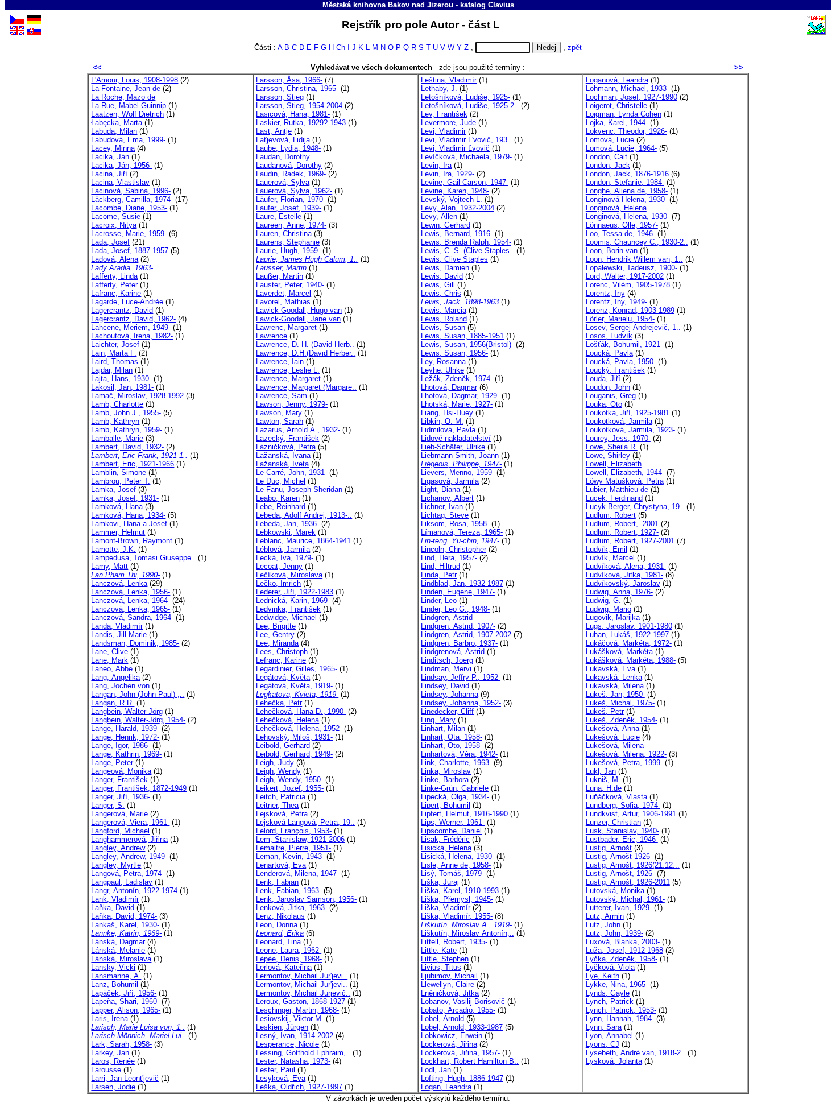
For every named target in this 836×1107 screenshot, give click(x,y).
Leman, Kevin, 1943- (290, 856)
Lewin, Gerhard (445, 225)
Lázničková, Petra (286, 447)
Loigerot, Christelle (616, 105)
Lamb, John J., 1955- (126, 412)
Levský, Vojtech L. (451, 199)
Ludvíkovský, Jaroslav (623, 583)
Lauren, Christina (284, 233)
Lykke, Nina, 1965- (617, 984)
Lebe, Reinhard (280, 506)
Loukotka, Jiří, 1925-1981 (627, 412)
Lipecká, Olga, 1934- (455, 796)
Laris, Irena (109, 1018)
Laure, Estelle (278, 216)
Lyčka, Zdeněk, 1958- (621, 959)
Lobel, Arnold (442, 1018)
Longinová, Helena (616, 208)
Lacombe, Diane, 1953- (129, 208)
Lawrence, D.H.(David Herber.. (305, 353)
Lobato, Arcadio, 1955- (458, 1010)
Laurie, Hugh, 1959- (288, 250)
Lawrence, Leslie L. (288, 370)
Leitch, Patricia (280, 796)
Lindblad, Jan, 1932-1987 (462, 583)
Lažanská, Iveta (282, 464)
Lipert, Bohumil (445, 805)
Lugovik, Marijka (613, 617)
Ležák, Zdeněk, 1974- (457, 378)
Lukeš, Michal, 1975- (620, 703)
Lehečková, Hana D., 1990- (301, 711)
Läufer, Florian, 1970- (290, 199)
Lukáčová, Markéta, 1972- (629, 643)
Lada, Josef (110, 242)
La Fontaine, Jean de (125, 88)
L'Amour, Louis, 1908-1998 (134, 80)
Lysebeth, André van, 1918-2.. (635, 1052)
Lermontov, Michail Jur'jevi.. (301, 976)
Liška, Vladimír (445, 907)
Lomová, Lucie (610, 139)
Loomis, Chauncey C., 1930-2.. (637, 242)
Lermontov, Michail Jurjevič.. (303, 993)
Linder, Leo (439, 600)
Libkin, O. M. (442, 421)
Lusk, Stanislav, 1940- (622, 831)
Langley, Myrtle (116, 865)
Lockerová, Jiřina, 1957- (460, 1052)
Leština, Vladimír (449, 80)
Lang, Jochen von (120, 685)
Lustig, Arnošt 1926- (619, 856)
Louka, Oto (604, 404)
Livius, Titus (441, 967)
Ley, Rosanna (443, 361)
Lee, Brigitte (276, 626)
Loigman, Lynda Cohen (623, 114)
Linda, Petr (439, 575)
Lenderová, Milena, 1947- (297, 873)
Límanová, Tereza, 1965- (462, 532)
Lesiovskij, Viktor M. (290, 1018)
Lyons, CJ (602, 1044)
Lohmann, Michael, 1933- (627, 88)
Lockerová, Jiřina (449, 1044)
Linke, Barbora (445, 779)
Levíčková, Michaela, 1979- (466, 156)
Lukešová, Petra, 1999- (624, 762)
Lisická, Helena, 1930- (457, 856)
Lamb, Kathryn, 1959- (126, 430)
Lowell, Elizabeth (614, 464)
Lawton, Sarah (279, 421)
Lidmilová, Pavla (448, 430)
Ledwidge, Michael (286, 617)
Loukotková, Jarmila (619, 421)
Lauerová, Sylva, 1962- (294, 191)
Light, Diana (440, 489)
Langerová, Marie (119, 813)
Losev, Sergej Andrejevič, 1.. (633, 327)
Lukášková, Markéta (619, 651)
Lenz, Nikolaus (280, 916)
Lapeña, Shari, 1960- (125, 1001)
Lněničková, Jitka (450, 993)
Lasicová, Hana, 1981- (293, 114)
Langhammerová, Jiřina (129, 839)
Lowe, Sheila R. (612, 447)
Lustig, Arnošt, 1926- (620, 873)
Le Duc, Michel (280, 481)
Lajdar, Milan (112, 370)
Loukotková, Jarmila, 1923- (630, 430)
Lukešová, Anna (612, 728)
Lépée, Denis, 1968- (289, 959)
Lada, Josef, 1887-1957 (129, 250)
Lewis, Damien (445, 267)
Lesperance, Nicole (287, 1044)
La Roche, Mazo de (123, 97)
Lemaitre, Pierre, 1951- (293, 848)
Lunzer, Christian (613, 822)
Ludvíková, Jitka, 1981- (624, 575)
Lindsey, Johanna (449, 694)
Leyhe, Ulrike (442, 370)
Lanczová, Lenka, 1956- (130, 592)
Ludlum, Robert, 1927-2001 (630, 540)
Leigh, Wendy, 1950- (289, 779)
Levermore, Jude (448, 122)
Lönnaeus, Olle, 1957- (622, 225)
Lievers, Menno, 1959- (457, 472)
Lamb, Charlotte (117, 404)
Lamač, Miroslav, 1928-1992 (137, 395)
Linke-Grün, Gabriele (455, 788)
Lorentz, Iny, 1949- (616, 302)
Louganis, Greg (611, 395)
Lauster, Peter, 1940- (290, 284)
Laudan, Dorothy (283, 156)
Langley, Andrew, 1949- (129, 856)
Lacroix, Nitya (113, 225)
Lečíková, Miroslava (289, 575)
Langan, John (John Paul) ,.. (137, 694)
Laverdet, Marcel (283, 293)
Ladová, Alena (114, 259)
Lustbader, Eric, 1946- (622, 839)
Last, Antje (274, 131)
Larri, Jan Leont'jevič (125, 1078)
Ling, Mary (438, 720)
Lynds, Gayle (608, 993)
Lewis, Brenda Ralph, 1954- (466, 242)
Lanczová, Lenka (119, 583)
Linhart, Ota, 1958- (451, 737)
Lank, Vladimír (115, 899)
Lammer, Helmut (118, 532)
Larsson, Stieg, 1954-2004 (299, 105)
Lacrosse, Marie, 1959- (129, 233)
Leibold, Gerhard (283, 745)
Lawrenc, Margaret (286, 327)
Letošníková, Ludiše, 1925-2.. (470, 105)
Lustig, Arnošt (609, 848)
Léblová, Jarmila (283, 549)
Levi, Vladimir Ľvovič (455, 148)
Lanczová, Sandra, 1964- (132, 617)
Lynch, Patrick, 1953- (621, 1010)
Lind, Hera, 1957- (449, 558)
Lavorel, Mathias (283, 302)
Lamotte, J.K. (113, 549)
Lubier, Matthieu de (617, 489)
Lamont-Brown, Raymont (131, 540)
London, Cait (606, 156)
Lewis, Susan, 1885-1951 (462, 336)
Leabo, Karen (278, 498)
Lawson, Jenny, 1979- (292, 404)
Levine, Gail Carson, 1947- (464, 182)
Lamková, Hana (117, 506)
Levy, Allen (439, 216)
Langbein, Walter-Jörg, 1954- (138, 720)
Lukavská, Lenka (614, 677)
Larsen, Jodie (113, 1087)
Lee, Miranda (277, 643)
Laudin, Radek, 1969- (291, 174)
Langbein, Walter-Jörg (127, 711)
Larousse (106, 1069)
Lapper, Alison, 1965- (125, 1010)
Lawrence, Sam (281, 395)
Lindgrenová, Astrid (453, 651)
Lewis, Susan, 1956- (454, 353)
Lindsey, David (445, 685)
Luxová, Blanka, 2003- (623, 941)
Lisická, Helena (446, 848)
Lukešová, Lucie (613, 737)
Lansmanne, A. (116, 976)
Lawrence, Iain (280, 361)
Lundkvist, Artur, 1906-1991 (631, 813)
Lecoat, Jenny (279, 566)
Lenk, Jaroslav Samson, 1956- (306, 899)
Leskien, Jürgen (282, 1027)
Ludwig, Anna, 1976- (619, 592)
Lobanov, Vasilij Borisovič (463, 1001)
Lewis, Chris (441, 293)
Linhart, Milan (443, 728)
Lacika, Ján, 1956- (121, 165)
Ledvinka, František (288, 609)
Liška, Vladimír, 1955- (457, 916)
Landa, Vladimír (117, 626)
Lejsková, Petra (282, 813)
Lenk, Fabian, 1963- (288, 890)
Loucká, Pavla (609, 353)
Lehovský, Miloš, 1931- (294, 737)
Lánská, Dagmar (118, 941)
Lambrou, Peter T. (120, 481)
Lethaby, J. (439, 88)
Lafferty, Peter (114, 284)
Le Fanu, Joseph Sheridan (299, 489)
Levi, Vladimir (443, 131)
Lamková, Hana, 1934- (128, 515)
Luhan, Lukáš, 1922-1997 (627, 634)
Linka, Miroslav (446, 771)
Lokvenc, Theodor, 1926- (626, 131)
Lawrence (271, 336)
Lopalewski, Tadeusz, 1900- (631, 267)
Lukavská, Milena (615, 685)
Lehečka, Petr (279, 703)
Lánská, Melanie (118, 950)
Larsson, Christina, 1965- (297, 88)
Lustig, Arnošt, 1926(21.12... (633, 865)
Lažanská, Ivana (283, 455)
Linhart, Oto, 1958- (451, 745)
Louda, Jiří (603, 378)
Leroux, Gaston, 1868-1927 (300, 1001)
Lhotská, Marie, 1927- (457, 404)
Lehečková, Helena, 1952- (299, 728)
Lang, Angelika (115, 677)
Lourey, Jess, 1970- (618, 438)
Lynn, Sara (604, 1027)
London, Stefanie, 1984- (625, 182)
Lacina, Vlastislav (120, 182)
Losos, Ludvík (609, 336)
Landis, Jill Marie (119, 634)
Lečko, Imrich (278, 583)
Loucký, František (615, 370)
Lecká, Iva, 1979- (284, 558)
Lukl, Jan (601, 771)
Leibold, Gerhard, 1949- (294, 754)
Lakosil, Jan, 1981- (122, 387)
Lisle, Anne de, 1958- (456, 865)
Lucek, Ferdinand (614, 498)
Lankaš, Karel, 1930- (125, 924)
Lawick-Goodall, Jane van (298, 319)
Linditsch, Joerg (447, 660)
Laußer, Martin (279, 276)
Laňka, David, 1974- (124, 916)
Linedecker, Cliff (447, 711)
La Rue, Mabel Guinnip (128, 105)
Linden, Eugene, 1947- (458, 592)
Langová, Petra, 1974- (127, 873)
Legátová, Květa (283, 677)
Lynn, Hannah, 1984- (620, 1018)
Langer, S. (108, 805)
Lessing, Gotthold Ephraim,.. (303, 1052)
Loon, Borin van (612, 250)
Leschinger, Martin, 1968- (297, 1010)
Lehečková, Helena (287, 720)
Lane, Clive (109, 651)
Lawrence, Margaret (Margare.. (306, 387)
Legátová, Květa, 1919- (294, 685)
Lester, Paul (275, 1069)
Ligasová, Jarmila (450, 481)
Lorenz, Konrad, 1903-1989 (630, 310)
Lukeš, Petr (605, 711)
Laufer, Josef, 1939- (288, 208)
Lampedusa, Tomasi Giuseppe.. (143, 558)
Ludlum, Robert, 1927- (622, 532)
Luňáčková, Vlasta (616, 796)
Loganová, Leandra (617, 80)
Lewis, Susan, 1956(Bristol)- (467, 344)
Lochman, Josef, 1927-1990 (631, 97)
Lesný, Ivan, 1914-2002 (294, 1035)
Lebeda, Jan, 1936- (287, 523)
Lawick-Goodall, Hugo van (299, 310)
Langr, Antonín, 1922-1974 (134, 890)
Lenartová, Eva (281, 865)
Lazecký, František (287, 438)
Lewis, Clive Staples (454, 259)
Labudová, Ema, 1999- (128, 139)
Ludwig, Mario (608, 609)
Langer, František (119, 779)
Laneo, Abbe (112, 668)
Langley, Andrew (118, 848)
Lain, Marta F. (113, 353)
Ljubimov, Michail (449, 976)
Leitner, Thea (277, 805)
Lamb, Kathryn (115, 421)
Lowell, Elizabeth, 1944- (625, 472)
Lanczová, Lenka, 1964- (130, 600)
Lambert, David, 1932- (127, 447)
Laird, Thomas (114, 361)
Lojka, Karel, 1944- (617, 122)
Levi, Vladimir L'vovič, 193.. (466, 139)
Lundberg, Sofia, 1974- (623, 805)
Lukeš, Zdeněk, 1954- (621, 720)
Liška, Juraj (440, 882)
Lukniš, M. (603, 779)
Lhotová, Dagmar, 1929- (460, 395)
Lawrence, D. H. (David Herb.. (305, 344)
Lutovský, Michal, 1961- (625, 899)
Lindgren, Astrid (447, 617)
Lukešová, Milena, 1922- (626, 754)
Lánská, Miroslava (121, 959)
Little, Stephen (445, 959)
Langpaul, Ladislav (121, 882)
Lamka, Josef (113, 489)
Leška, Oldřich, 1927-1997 (299, 1087)
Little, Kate (439, 950)
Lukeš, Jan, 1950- (615, 694)
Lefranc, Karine (281, 660)
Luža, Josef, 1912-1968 (624, 950)
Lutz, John (603, 924)
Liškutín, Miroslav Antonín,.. (467, 933)
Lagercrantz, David (122, 310)
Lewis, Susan (443, 327)
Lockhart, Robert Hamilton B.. (470, 1061)
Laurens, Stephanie (288, 242)
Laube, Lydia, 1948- (288, 148)
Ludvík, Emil (606, 549)
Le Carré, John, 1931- (291, 472)
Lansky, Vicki (113, 967)
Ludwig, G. (603, 600)
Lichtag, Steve (445, 515)
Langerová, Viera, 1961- (130, 822)
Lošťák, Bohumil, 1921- (624, 344)
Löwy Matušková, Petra (625, 481)
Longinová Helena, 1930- (626, 199)
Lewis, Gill (438, 284)
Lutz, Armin (605, 916)
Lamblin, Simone (118, 472)
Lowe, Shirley (608, 455)
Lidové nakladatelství (456, 438)
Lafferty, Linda (114, 276)
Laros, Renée (113, 1061)
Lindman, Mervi (446, 668)
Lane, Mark (109, 660)
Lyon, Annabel (609, 1035)
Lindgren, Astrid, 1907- (458, 626)
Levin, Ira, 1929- (447, 174)
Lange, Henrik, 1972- (125, 737)
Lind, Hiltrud (440, 566)
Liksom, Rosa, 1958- (455, 523)
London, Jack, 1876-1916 (627, 174)
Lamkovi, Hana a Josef (129, 523)
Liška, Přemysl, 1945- (457, 899)
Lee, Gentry (275, 634)
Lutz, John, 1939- (614, 933)
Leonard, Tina (278, 941)
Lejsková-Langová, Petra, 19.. (305, 822)
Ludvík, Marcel (610, 558)
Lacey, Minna (113, 148)
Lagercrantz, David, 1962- (133, 319)
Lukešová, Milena (615, 745)
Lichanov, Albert (447, 498)
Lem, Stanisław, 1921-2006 (300, 839)
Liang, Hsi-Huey (447, 412)
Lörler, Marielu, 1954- (620, 319)
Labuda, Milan (114, 131)
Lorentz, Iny (605, 293)
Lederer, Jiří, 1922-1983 (294, 592)
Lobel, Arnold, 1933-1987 (462, 1027)
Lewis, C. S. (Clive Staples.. (467, 250)
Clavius (501, 5)
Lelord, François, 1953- (294, 831)
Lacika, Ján (110, 156)
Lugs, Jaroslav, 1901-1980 (629, 626)
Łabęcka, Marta (116, 122)
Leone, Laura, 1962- (288, 950)
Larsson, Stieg (280, 97)
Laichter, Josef (115, 344)
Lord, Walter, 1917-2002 (625, 276)
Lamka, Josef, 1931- (125, 498)
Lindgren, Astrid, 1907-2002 (466, 634)
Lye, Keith (602, 976)
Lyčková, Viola (610, 967)
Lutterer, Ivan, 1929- (619, 907)
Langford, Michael (120, 831)
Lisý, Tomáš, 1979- (452, 873)
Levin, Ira (436, 165)
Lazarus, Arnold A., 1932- (298, 430)
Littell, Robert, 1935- (454, 941)
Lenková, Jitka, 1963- (291, 907)
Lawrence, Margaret (288, 378)
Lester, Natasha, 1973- (293, 1061)
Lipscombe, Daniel (451, 831)
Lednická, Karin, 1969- (293, 600)
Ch (340, 47)
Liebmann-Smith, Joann (460, 455)
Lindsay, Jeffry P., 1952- (460, 677)
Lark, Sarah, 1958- (121, 1044)
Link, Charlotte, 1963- (456, 762)
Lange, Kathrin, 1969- (126, 754)
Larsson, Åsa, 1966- (289, 80)
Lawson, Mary (279, 412)
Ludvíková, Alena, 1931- (626, 566)
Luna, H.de (604, 788)
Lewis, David (442, 276)
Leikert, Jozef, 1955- (290, 788)
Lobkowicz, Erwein (451, 1035)
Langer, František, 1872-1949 (139, 788)
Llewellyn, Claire (447, 984)
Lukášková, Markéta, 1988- (631, 660)
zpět (575, 47)
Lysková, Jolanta (614, 1061)
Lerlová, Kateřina (284, 967)
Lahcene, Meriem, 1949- (131, 327)
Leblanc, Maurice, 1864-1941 (303, 540)
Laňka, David (112, 907)
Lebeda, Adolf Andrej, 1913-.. (304, 515)
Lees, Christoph (282, 651)
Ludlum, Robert (611, 515)
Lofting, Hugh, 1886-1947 (462, 1078)
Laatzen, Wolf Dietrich (127, 114)
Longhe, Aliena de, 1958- (627, 191)
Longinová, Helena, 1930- (627, 216)
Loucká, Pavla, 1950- (621, 361)
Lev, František (444, 114)
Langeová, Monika (121, 771)
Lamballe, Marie (117, 438)
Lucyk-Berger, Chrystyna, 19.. (635, 506)
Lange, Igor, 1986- (120, 745)
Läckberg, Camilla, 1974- (132, 199)
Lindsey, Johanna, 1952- (461, 703)
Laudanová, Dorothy (289, 165)
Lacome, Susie (115, 216)
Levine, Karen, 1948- (455, 191)
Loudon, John (608, 387)
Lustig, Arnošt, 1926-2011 (628, 882)
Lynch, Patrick (610, 1001)
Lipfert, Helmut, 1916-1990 (464, 813)
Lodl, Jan (436, 1069)
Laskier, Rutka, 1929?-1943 (301, 122)
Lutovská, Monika (615, 890)
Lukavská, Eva (610, 668)
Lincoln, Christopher (453, 549)
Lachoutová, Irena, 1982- (132, 336)
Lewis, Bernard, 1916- (457, 233)
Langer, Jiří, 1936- (120, 796)
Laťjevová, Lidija (283, 139)
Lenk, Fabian (277, 882)
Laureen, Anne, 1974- (291, 225)
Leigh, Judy (275, 762)
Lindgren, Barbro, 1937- (459, 643)
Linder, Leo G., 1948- (455, 609)
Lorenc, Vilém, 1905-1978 (628, 284)
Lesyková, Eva (280, 1078)
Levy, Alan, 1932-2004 (457, 208)
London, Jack (608, 165)
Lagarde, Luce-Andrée (127, 302)
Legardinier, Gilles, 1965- (296, 668)
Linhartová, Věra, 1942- (459, 754)
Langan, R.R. (112, 703)
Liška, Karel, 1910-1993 (460, 890)
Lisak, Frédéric (445, 839)
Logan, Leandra (446, 1087)
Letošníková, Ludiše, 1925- (465, 97)
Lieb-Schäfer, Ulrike (453, 447)
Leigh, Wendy (278, 771)
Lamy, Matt (109, 566)
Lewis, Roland (444, 319)
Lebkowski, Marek (286, 532)
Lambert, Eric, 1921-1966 (132, 464)
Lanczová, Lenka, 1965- (130, 609)
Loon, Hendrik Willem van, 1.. (634, 259)
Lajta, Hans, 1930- (121, 378)
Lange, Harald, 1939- (125, 728)
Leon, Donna (276, 924)
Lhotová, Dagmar (449, 387)
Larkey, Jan (110, 1052)
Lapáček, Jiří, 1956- (123, 993)
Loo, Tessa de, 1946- (620, 233)
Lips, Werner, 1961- (453, 822)
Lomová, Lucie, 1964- (621, 148)
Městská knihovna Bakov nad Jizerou (387, 5)
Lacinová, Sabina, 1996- (131, 191)
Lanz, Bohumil (114, 984)
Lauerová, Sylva (282, 182)
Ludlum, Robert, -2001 (622, 523)
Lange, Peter (112, 762)
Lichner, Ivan (442, 506)
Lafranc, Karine (116, 293)
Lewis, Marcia (443, 310)
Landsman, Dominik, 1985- (135, 643)
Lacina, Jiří (109, 174)
